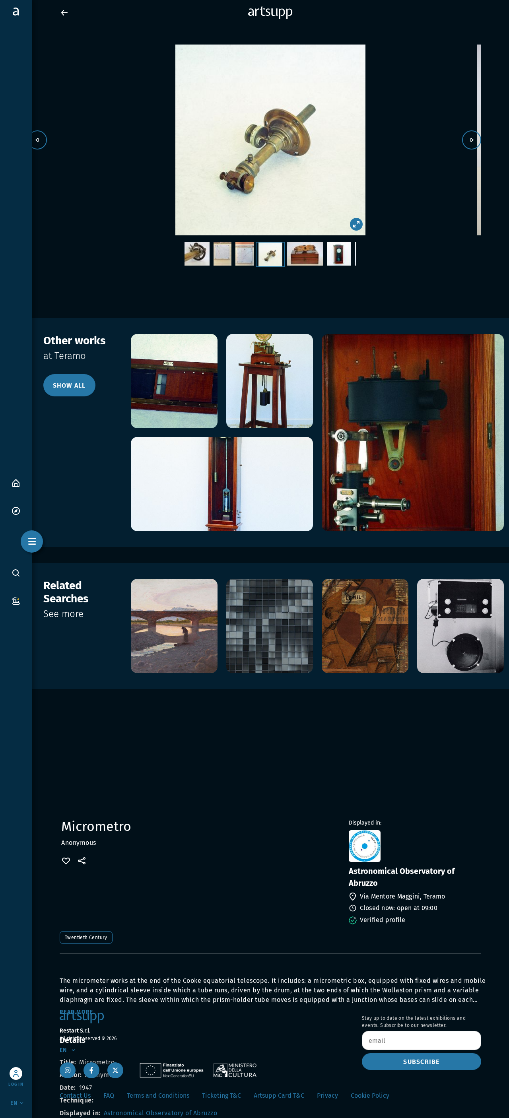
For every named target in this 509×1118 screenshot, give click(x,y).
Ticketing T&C (221, 1095)
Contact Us (75, 1095)
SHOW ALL (69, 385)
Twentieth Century (86, 937)
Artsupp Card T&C (279, 1095)
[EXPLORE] (16, 510)
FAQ (108, 1095)
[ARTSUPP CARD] (16, 600)
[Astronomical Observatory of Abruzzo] (414, 846)
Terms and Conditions (158, 1095)
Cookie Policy (370, 1095)
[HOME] (16, 482)
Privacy (327, 1095)
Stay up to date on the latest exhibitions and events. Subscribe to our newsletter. (414, 1021)
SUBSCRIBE (421, 1062)
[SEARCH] (16, 572)
